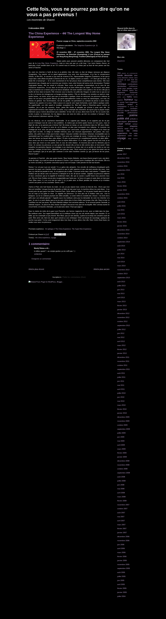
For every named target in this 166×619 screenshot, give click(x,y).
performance (132, 113)
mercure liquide (123, 111)
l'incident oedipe (125, 104)
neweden (133, 111)
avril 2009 (121, 445)
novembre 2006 (123, 541)
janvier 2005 (122, 592)
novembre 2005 (123, 564)
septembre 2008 (123, 473)
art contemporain (132, 73)
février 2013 (122, 305)
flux (136, 90)
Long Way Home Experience (47, 63)
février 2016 (122, 186)
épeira (131, 90)
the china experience (42, 238)
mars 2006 (121, 552)
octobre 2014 (122, 238)
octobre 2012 (122, 321)
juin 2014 (120, 254)
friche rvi (120, 94)
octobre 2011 (122, 365)
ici (65, 48)
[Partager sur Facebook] (62, 234)
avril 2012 (121, 341)
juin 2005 (120, 580)
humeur (128, 99)
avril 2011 (121, 389)
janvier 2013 (122, 309)
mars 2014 (121, 266)
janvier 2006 (122, 560)
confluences (133, 86)
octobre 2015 (122, 198)
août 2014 (121, 246)
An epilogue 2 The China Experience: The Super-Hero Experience (68, 229)
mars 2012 (121, 345)
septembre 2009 (123, 429)
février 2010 (122, 409)
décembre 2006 (123, 536)
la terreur (131, 106)
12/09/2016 (38, 254)
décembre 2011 (123, 357)
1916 (119, 73)
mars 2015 (121, 218)
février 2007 (122, 528)
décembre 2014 (123, 230)
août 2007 (121, 513)
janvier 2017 (122, 154)
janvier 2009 (122, 457)
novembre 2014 (123, 234)
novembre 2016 (123, 162)
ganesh (127, 94)
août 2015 (121, 202)
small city (133, 128)
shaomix (133, 126)
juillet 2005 (121, 576)
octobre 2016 (122, 166)
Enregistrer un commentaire (41, 259)
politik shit (123, 118)
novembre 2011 (123, 361)
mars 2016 (121, 182)
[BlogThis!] (58, 234)
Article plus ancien (101, 269)
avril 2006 (121, 548)
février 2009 (122, 453)
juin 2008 (120, 485)
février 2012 (122, 349)
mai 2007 (120, 517)
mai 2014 (120, 258)
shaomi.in (121, 61)
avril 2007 (121, 521)
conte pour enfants (127, 89)
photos (120, 115)
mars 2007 (121, 525)
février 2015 (122, 222)
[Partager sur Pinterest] (64, 234)
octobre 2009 (122, 425)
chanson (134, 82)
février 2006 (122, 556)
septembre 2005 (123, 568)
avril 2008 (121, 493)
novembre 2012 (123, 317)
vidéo (135, 136)
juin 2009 (120, 437)
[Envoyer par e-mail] (55, 234)
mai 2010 (120, 401)
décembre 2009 (123, 417)
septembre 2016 (123, 170)
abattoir (124, 73)
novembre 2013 (123, 270)
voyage (53, 238)
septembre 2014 (123, 242)
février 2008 (122, 501)
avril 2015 (121, 214)
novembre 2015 (123, 194)
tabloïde (120, 131)
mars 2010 (121, 405)
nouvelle (120, 113)
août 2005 (121, 572)
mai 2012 (120, 337)
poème (133, 115)
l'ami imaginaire (131, 102)
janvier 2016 (122, 190)
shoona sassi (122, 128)
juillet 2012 (121, 329)
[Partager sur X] (60, 234)
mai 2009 (120, 441)
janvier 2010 (122, 413)
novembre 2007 (123, 505)
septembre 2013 (123, 278)
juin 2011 (120, 381)
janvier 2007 (122, 532)
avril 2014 (121, 262)
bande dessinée (124, 75)
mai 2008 (120, 489)
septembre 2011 (123, 369)
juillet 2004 (121, 596)
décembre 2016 (123, 158)
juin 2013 (120, 290)
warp (129, 138)
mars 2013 (121, 301)
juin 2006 (120, 545)
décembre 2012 (123, 313)
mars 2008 (121, 497)
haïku (129, 97)
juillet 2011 (121, 377)
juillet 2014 (121, 250)
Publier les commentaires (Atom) (74, 277)
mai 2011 (120, 385)
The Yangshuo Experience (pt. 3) (85, 45)
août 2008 (121, 477)
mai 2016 (120, 178)
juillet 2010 (121, 393)
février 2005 (122, 588)
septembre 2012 (123, 325)
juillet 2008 (121, 481)
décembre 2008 (123, 461)
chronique (121, 84)
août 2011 (121, 373)
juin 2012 (120, 333)
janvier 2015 (122, 226)
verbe (130, 136)
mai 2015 (120, 210)
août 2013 (121, 282)
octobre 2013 (122, 274)
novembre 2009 (123, 421)
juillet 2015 (121, 206)
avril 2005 (121, 584)
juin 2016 (120, 174)
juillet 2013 (121, 286)
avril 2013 (121, 297)
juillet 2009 (121, 433)
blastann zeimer (127, 78)
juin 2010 (120, 397)
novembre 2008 (123, 465)
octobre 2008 (122, 469)
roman (128, 124)
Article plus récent (36, 269)
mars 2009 (121, 449)
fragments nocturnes (127, 92)
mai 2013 (120, 293)
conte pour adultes (124, 88)
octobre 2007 (122, 509)
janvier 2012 (122, 353)
